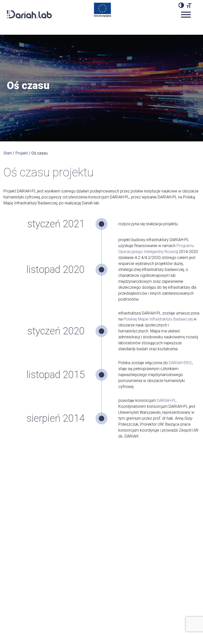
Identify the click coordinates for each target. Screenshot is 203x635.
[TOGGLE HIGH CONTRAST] (181, 5)
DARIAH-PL (166, 400)
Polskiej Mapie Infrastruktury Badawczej (158, 319)
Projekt (21, 153)
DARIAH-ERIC (180, 362)
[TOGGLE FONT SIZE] (189, 5)
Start (7, 153)
